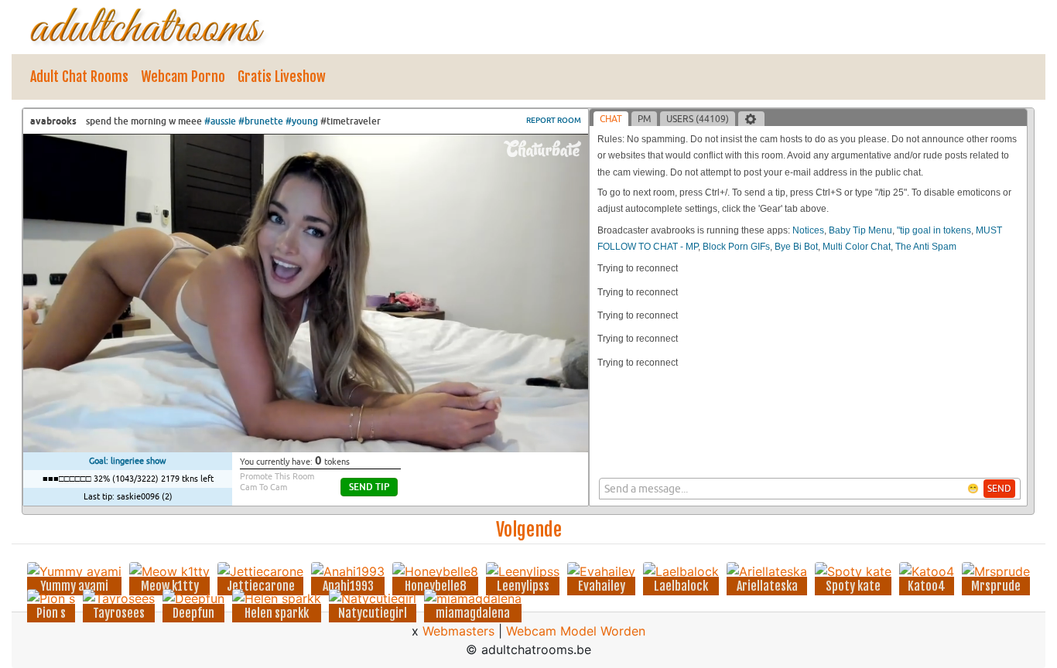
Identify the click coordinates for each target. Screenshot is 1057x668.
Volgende (529, 529)
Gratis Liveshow (282, 76)
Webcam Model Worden (575, 631)
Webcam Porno (183, 76)
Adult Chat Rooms (79, 76)
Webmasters (458, 631)
